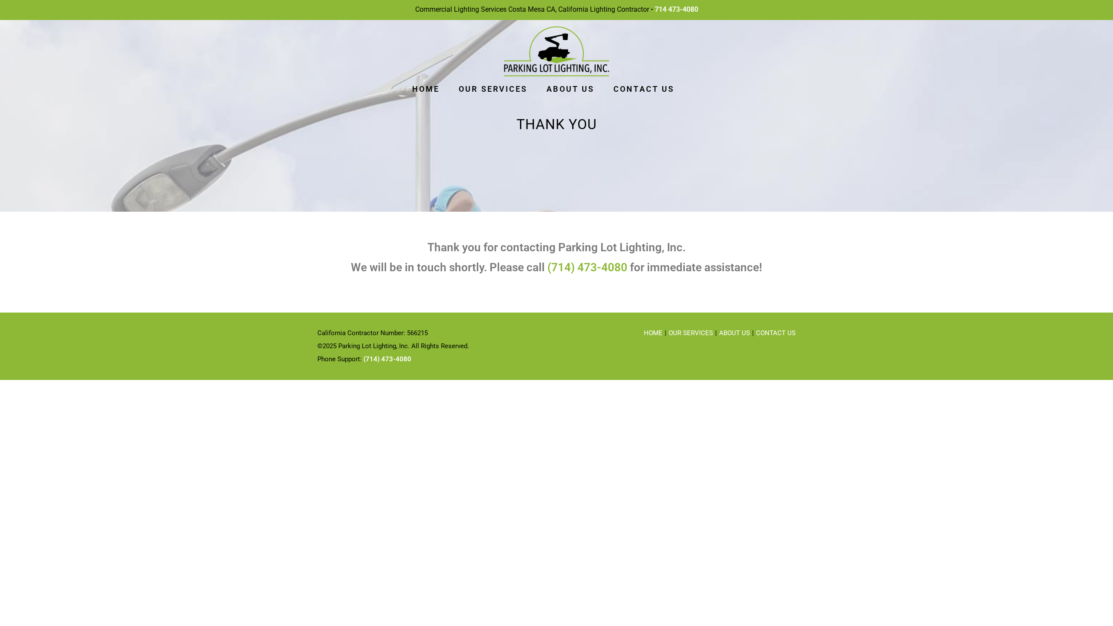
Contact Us (776, 333)
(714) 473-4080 (587, 267)
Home (653, 333)
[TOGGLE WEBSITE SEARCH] (697, 89)
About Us (734, 333)
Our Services (691, 333)
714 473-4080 (676, 9)
